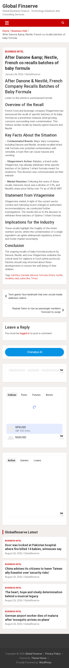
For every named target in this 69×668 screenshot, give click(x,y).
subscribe (25, 278)
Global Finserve (20, 6)
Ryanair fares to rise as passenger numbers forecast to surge (36, 310)
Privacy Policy (52, 653)
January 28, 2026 (14, 74)
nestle (59, 275)
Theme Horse (38, 658)
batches (15, 275)
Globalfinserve (32, 74)
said (16, 278)
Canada (25, 275)
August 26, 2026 (13, 553)
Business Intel (14, 51)
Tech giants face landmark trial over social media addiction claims (35, 296)
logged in (25, 333)
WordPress (45, 662)
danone (34, 275)
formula (43, 275)
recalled (9, 278)
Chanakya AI (34, 352)
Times (34, 278)
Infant (52, 275)
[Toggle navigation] (7, 23)
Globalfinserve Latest (21, 532)
